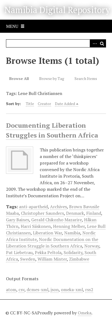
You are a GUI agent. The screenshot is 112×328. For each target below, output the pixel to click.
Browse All (19, 78)
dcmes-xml (37, 290)
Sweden (27, 259)
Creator (44, 103)
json (55, 290)
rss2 (89, 290)
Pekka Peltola (48, 252)
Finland (93, 213)
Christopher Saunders (42, 213)
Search (102, 43)
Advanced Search (94, 43)
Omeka (84, 313)
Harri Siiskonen (36, 226)
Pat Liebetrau (19, 252)
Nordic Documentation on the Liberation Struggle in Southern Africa (52, 242)
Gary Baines (17, 220)
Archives (58, 207)
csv (21, 290)
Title (30, 103)
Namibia (72, 233)
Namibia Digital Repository (57, 10)
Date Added (65, 103)
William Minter (52, 259)
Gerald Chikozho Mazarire (56, 220)
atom (11, 290)
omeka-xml (72, 290)
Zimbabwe (79, 259)
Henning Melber (69, 226)
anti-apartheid (33, 207)
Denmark (75, 213)
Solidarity (73, 252)
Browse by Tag (51, 78)
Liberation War (47, 233)
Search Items (85, 78)
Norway (91, 246)
